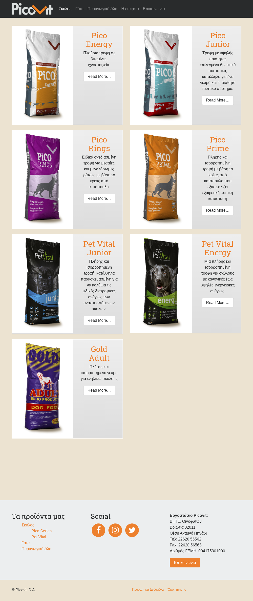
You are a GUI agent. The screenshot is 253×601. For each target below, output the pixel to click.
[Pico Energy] (42, 75)
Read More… (99, 76)
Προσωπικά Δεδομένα (148, 589)
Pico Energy (99, 39)
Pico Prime (218, 143)
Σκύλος (65, 9)
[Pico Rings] (42, 179)
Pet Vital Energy (217, 248)
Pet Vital (38, 537)
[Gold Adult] (42, 389)
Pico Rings (99, 143)
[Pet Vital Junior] (42, 283)
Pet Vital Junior (99, 248)
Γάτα (79, 9)
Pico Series (41, 531)
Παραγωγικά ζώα (102, 9)
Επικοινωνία (154, 9)
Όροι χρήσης (177, 589)
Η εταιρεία (130, 9)
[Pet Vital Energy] (161, 283)
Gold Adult (99, 353)
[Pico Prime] (161, 179)
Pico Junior (218, 39)
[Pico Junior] (161, 75)
